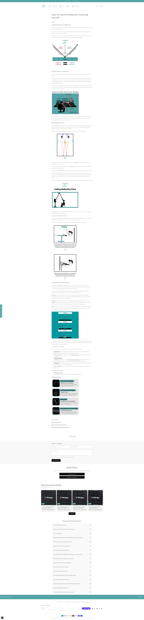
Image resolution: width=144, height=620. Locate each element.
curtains (53, 302)
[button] (97, 6)
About (61, 601)
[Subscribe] (60, 608)
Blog (86, 601)
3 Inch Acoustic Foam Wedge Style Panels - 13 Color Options (79, 507)
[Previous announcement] (41, 1)
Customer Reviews (81, 601)
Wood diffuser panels (58, 372)
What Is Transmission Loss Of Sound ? (59, 424)
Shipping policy (83, 617)
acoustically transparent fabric (73, 359)
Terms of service (77, 617)
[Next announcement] (102, 1)
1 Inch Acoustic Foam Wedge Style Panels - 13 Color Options (47, 507)
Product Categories (67, 601)
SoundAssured (55, 617)
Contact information (90, 617)
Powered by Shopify (61, 617)
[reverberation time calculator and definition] (65, 415)
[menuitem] (50, 6)
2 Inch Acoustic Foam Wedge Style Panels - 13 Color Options (63, 507)
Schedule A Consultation (72, 477)
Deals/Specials (74, 601)
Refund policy (67, 617)
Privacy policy (72, 617)
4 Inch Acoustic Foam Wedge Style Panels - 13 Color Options (94, 507)
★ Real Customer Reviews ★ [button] (1, 311)
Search (58, 601)
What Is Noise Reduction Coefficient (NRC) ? (60, 427)
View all (72, 513)
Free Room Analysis (72, 474)
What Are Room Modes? (56, 422)
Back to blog (73, 436)
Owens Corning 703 (75, 354)
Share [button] (54, 21)
